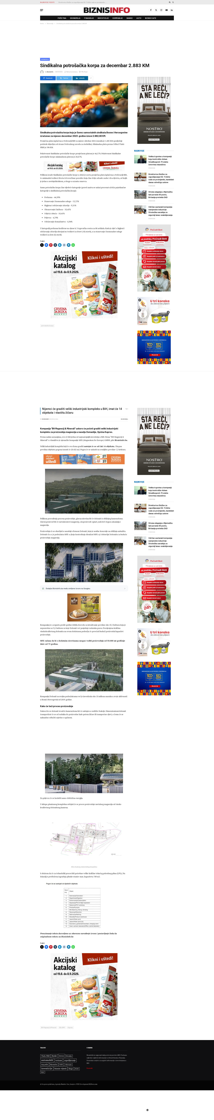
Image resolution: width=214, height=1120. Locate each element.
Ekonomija (75, 18)
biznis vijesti (61, 1068)
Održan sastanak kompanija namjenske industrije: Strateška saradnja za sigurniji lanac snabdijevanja (160, 211)
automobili (47, 1060)
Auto (138, 18)
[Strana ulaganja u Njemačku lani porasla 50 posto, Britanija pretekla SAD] (140, 194)
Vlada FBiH (45, 1056)
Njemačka (53, 1064)
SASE (61, 1064)
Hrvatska (69, 1056)
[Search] (170, 2)
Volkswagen (68, 1064)
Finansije (89, 18)
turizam (58, 1060)
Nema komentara (72, 72)
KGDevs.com (93, 1084)
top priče (44, 1064)
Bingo (71, 1069)
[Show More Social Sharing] (91, 78)
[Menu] (41, 10)
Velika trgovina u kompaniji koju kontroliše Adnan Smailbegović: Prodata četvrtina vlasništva (160, 160)
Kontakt (90, 1068)
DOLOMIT (62, 1027)
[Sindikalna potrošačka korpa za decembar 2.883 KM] (84, 105)
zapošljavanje (70, 1060)
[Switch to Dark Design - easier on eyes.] (173, 2)
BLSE (77, 1069)
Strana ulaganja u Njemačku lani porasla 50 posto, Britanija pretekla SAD (83, 2)
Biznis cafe (150, 18)
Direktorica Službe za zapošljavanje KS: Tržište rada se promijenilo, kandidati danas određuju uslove (161, 178)
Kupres (70, 1027)
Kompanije (118, 18)
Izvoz (61, 1055)
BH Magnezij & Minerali (48, 1027)
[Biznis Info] (107, 10)
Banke (130, 18)
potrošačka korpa (47, 326)
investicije (46, 1068)
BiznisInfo (50, 72)
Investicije (103, 18)
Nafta (42, 1072)
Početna (62, 18)
